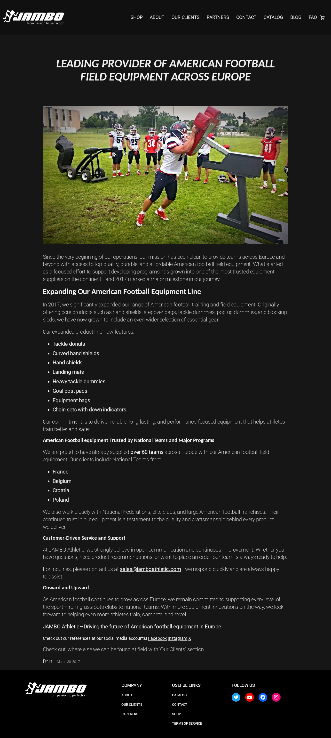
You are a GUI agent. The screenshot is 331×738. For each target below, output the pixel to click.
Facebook (157, 638)
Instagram (177, 638)
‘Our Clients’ (172, 649)
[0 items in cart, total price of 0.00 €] (322, 17)
